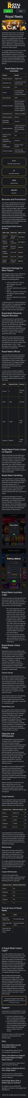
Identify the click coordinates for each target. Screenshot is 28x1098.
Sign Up (8, 11)
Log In (21, 11)
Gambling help (19, 1000)
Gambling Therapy (14, 1002)
